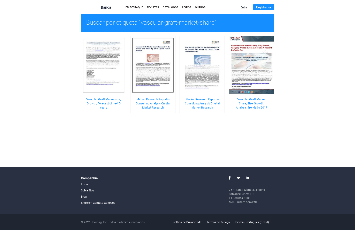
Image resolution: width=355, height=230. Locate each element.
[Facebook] (230, 178)
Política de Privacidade (187, 222)
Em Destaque (134, 7)
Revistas (153, 7)
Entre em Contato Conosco (98, 203)
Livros (186, 7)
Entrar (245, 7)
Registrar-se (263, 7)
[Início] (88, 7)
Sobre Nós (87, 190)
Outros (200, 7)
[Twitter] (238, 178)
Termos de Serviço (218, 222)
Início (84, 184)
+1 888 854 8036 (239, 198)
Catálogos (170, 7)
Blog (84, 196)
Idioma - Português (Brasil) (252, 222)
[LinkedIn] (247, 178)
